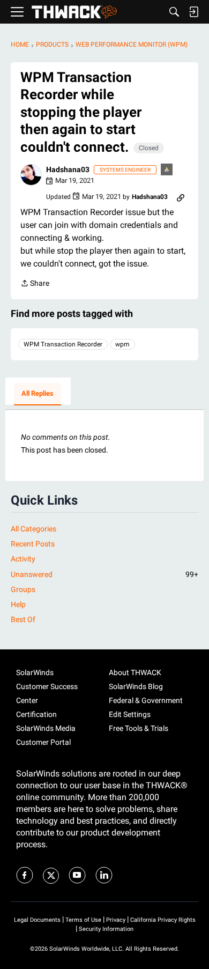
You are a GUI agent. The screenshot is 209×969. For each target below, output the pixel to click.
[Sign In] (193, 12)
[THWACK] (74, 12)
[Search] (174, 12)
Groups (23, 589)
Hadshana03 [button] (67, 169)
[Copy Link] (180, 197)
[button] (31, 175)
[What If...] (167, 170)
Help (18, 604)
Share (34, 284)
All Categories (33, 528)
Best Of (23, 619)
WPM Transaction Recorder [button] (63, 344)
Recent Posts (33, 543)
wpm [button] (122, 344)
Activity (23, 558)
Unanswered (104, 574)
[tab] (37, 394)
